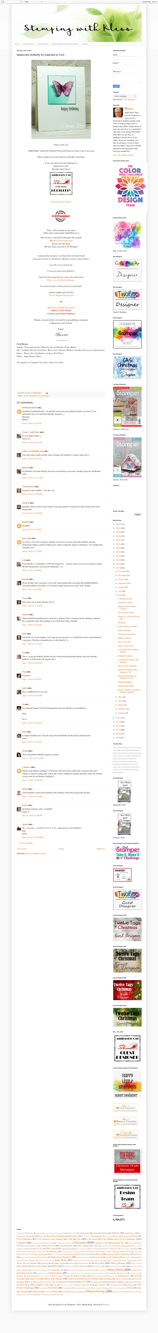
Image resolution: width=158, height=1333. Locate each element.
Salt (135, 1275)
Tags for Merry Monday (127, 665)
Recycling (30, 1276)
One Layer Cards (98, 1266)
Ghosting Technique (40, 1254)
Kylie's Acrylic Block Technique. (61, 279)
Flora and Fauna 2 (43, 396)
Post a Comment (26, 843)
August (121, 587)
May (120, 697)
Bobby (25, 788)
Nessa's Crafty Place (30, 432)
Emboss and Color (38, 1251)
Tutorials (85, 1288)
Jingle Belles (61, 1260)
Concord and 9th (65, 1245)
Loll (24, 560)
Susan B (25, 502)
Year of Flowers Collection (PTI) (48, 1294)
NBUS (54, 1265)
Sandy (25, 805)
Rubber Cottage (80, 1275)
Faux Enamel (87, 1251)
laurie (24, 687)
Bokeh (116, 1236)
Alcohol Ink (84, 1233)
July (120, 591)
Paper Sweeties (36, 1270)
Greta (24, 598)
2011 (118, 729)
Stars (123, 1282)
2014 (118, 717)
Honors (85, 44)
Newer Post (21, 848)
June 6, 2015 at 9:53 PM (31, 589)
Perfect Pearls (136, 1270)
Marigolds (122, 622)
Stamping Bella (96, 1282)
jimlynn (25, 467)
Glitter (78, 1254)
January (121, 713)
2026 (118, 524)
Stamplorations (112, 1281)
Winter (31, 1294)
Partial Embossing (73, 1270)
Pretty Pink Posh (73, 1273)
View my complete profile (123, 155)
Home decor (24, 1257)
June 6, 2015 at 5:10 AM (31, 423)
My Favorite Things (39, 1266)
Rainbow (20, 1276)
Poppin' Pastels (42, 1273)
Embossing (53, 1251)
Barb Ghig (26, 538)
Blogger (106, 1304)
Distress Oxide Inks (110, 1248)
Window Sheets (22, 1294)
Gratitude (87, 1254)
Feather (136, 1251)
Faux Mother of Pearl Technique (107, 1251)
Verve (47, 1291)
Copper (95, 1246)
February (122, 708)
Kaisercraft (76, 1260)
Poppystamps (55, 1272)
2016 (118, 563)
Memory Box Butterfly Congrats (127, 607)
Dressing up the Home (126, 634)
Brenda (25, 579)
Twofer (130, 1287)
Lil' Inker (114, 1260)
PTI (124, 1266)
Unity (139, 1287)
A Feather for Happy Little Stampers (128, 660)
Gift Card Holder (57, 1254)
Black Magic (86, 1236)
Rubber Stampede (97, 1276)
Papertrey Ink (58, 1270)
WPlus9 (55, 1291)
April (120, 701)
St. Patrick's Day (49, 1282)
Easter (135, 1248)
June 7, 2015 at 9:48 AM (31, 663)
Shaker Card (35, 1278)
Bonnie (130, 108)
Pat (23, 652)
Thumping (42, 1288)
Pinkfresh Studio (25, 1273)
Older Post (101, 848)
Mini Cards (135, 1263)
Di (23, 704)
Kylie (24, 633)
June (120, 595)
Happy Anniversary (125, 645)
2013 (118, 721)
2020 (118, 548)
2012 (118, 725)
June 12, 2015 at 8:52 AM (32, 780)
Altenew (116, 1232)
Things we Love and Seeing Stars (129, 617)
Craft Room (105, 1246)
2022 (118, 540)
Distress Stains (125, 1249)
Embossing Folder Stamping (71, 1251)
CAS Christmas (24, 1238)
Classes (131, 1243)
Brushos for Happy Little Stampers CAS (127, 670)
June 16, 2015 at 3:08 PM (32, 815)
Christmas (79, 1242)
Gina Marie (69, 1254)
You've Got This (124, 641)
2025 (118, 528)
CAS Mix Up (73, 1238)
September (122, 583)
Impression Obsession (60, 1256)
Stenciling (24, 1284)
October (121, 579)
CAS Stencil (92, 1239)
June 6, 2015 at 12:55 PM (32, 513)
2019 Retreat (28, 44)
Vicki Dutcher (28, 486)
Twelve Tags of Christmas (100, 1288)
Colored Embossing (31, 1246)
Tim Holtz (53, 1287)
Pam (24, 671)
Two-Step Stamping (118, 1288)
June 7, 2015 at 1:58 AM (31, 624)
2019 (118, 552)
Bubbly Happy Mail (126, 686)
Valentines (36, 1291)
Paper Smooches (22, 1270)
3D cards (19, 1233)
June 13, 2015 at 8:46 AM (32, 796)
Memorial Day (83, 1263)
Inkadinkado (95, 1257)
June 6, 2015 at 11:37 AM (32, 477)
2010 (118, 733)
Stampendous (64, 1281)
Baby (41, 1236)
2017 (118, 560)
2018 (118, 556)
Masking (72, 1263)
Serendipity (21, 1278)
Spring (38, 1282)
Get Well (28, 1254)
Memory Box (97, 1263)
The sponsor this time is (61, 201)
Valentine (24, 1291)
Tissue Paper (67, 1288)
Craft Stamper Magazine (119, 1246)
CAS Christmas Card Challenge (50, 1239)
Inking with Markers (110, 1257)
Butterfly (33, 396)
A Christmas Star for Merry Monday (128, 650)
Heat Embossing (122, 1254)
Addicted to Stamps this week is (61, 307)
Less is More (103, 1260)
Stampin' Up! (79, 1281)
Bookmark (125, 1236)
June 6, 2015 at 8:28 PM (31, 570)
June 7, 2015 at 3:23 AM (31, 643)
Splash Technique (122, 1279)
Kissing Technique (89, 1260)
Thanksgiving (127, 1284)
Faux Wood (127, 1251)
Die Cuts (50, 1248)
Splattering (135, 1279)
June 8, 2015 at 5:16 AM (31, 723)
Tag (54, 1285)
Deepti (25, 750)
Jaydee (25, 824)
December (122, 571)
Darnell (25, 614)
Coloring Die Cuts (48, 1245)
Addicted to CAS (70, 1233)
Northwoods (68, 1266)
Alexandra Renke (100, 1233)
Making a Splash (124, 638)
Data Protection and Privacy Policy (65, 44)
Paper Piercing (134, 1266)
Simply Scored (74, 1278)
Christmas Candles (125, 602)
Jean (24, 731)
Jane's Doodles (29, 1260)
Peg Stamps (101, 1270)
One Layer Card (80, 1266)
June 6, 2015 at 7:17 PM (31, 551)
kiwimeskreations (29, 407)
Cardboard (35, 1243)
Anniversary (130, 1233)
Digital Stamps (66, 1248)
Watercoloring (96, 1291)
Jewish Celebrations (45, 1260)
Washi (64, 1291)
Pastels (84, 1270)
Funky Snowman (124, 630)
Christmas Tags (118, 1242)
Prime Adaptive (100, 1273)
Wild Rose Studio (133, 1292)
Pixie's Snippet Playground (61, 295)
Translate (131, 99)
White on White (119, 1291)
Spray (30, 1282)
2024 (118, 532)
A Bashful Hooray (125, 598)
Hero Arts (137, 1254)
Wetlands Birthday (125, 682)
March (121, 705)
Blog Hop (108, 1236)
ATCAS (26, 396)
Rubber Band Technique (61, 1276)
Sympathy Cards (42, 1284)
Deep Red (38, 1248)
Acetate (38, 1233)
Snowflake (107, 1278)
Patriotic (92, 1270)
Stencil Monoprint (134, 1282)
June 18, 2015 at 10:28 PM (32, 837)
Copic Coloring (83, 1245)
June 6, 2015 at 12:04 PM (32, 494)
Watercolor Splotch (76, 1291)
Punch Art (123, 1273)
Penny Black (115, 1269)
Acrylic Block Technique (53, 1233)
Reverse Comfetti (43, 1276)
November (122, 575)
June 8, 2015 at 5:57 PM (31, 742)
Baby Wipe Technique (55, 1236)
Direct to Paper (80, 1249)
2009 (118, 737)
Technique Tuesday (97, 1284)
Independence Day (82, 1257)
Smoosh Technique (91, 1278)
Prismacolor (112, 1273)
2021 (118, 544)
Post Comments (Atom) (36, 853)
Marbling (44, 1263)
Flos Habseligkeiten (63, 240)
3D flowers (29, 1233)
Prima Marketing (86, 1273)
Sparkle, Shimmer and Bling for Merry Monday (129, 690)
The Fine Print (42, 44)
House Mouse (42, 1257)
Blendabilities (97, 1236)
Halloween (98, 1254)
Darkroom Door (136, 1246)
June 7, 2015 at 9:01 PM (31, 679)
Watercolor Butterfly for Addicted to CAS (127, 677)
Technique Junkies (79, 1285)
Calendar (21, 1242)
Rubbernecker (110, 1276)
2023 (118, 536)
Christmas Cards (101, 1242)
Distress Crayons (94, 1248)
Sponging (20, 1281)
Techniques (114, 1285)
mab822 (25, 521)
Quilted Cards (134, 1273)
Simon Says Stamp (53, 1278)
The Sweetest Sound (126, 612)
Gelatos (19, 1254)
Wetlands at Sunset (125, 655)
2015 (118, 567)
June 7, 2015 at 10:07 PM (32, 695)
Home (17, 44)
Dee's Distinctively (25, 1248)
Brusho (135, 1236)
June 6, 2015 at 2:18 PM (31, 529)
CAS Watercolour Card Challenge (118, 1238)
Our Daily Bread (114, 1266)
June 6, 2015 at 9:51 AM (31, 458)
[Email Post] (46, 393)
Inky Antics (127, 1257)
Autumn (31, 1236)
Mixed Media (22, 1266)
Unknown (26, 767)
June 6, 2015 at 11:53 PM (32, 605)
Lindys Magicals (127, 1260)
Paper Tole (47, 1270)
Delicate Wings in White (127, 626)
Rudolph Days (123, 1275)
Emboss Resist (22, 1251)
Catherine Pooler (47, 1243)
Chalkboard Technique (63, 1243)
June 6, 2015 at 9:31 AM (31, 442)
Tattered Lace (65, 1285)
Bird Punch (73, 1236)
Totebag (77, 1288)
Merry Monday (118, 1263)
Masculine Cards (57, 1263)
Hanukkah (109, 1254)
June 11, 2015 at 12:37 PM (32, 758)
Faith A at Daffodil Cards (33, 451)
